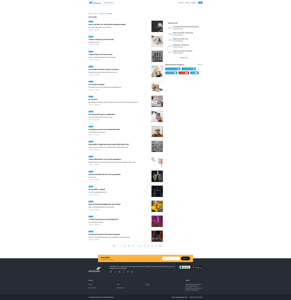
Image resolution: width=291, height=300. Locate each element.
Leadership (183, 72)
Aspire (194, 72)
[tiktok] (123, 272)
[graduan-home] (95, 3)
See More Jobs (184, 57)
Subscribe (185, 258)
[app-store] (184, 267)
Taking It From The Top (172, 69)
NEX (118, 284)
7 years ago (91, 29)
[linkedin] (111, 272)
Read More (97, 29)
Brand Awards (121, 288)
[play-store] (197, 267)
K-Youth (187, 2)
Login (200, 2)
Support (148, 284)
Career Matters (170, 72)
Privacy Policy (92, 288)
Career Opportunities (188, 69)
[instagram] (115, 272)
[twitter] (128, 272)
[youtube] (119, 272)
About (90, 284)
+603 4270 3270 (198, 297)
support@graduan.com (181, 297)
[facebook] (132, 272)
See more (199, 64)
